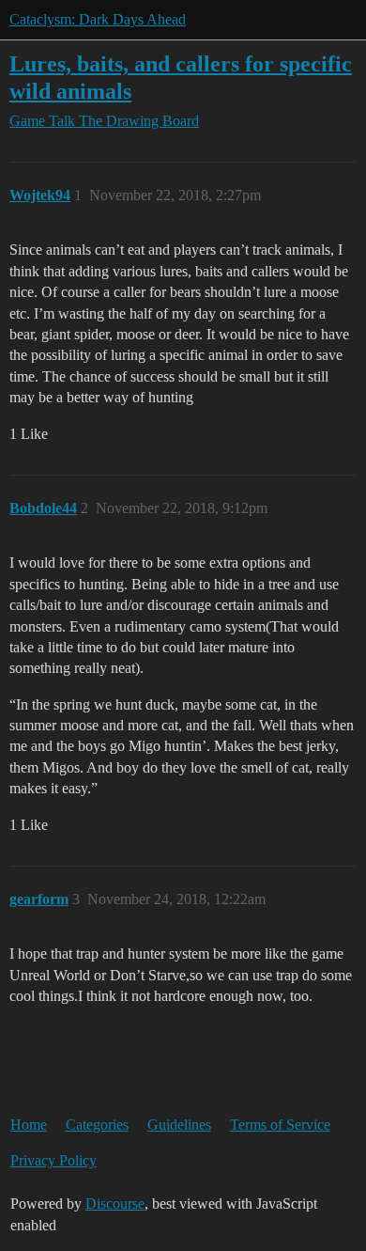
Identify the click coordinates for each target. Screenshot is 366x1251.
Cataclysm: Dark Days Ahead (97, 19)
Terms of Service (280, 1125)
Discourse (115, 1204)
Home (28, 1125)
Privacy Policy (53, 1160)
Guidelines (179, 1125)
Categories (97, 1125)
